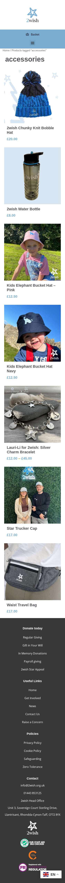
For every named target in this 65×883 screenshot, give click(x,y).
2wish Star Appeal (32, 669)
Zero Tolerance (32, 767)
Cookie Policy (32, 751)
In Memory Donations (32, 653)
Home (6, 50)
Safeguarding (32, 759)
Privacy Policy (32, 743)
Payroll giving (32, 661)
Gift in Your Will (33, 645)
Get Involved (32, 698)
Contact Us (32, 714)
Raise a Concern (32, 722)
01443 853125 (32, 793)
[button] (32, 43)
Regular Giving (32, 637)
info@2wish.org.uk (33, 785)
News (32, 706)
